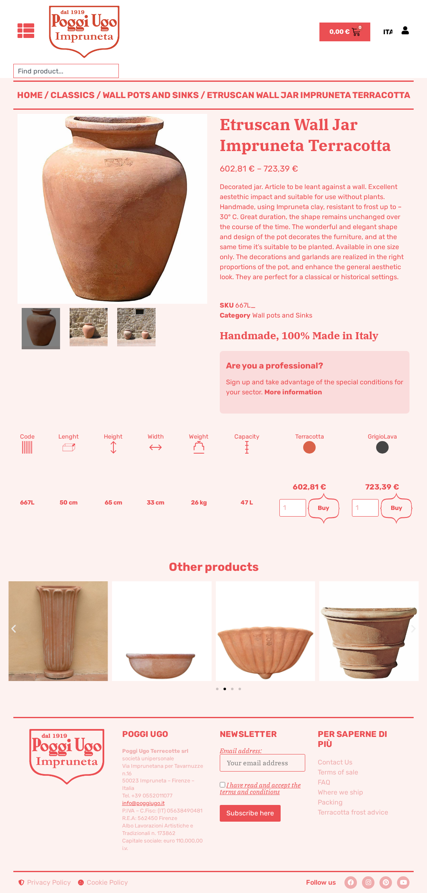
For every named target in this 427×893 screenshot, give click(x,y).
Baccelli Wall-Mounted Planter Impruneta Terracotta (167, 617)
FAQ (324, 782)
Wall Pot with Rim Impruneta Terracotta (64, 617)
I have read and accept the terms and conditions (260, 788)
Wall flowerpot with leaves (374, 617)
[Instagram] (368, 882)
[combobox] (66, 71)
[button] (13, 628)
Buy (323, 508)
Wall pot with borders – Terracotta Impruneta (271, 617)
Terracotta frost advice (353, 812)
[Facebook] (350, 882)
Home (30, 95)
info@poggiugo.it (143, 803)
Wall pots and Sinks (151, 95)
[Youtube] (403, 882)
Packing (330, 802)
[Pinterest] (385, 882)
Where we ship (340, 792)
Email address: (241, 751)
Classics (72, 95)
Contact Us (335, 762)
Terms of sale (338, 772)
